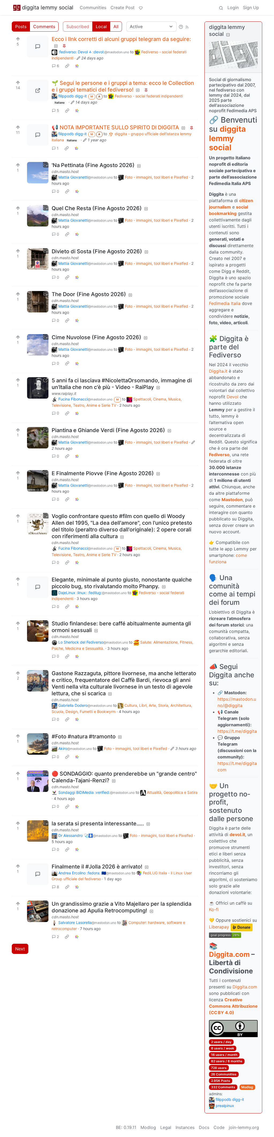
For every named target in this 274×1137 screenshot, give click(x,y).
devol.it (237, 834)
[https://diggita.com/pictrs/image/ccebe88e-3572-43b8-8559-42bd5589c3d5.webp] (37, 90)
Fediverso (219, 454)
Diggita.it (218, 371)
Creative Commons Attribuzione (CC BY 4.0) (233, 1006)
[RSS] (187, 26)
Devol (232, 396)
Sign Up (251, 7)
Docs (204, 1127)
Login (233, 7)
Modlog (247, 1087)
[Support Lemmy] (141, 7)
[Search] (221, 7)
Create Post (123, 7)
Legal (165, 1127)
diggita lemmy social (47, 7)
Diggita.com (229, 954)
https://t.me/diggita (237, 731)
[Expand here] (37, 172)
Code (219, 1127)
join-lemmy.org (244, 1127)
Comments (44, 26)
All (116, 26)
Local (101, 26)
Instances (185, 1127)
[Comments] (37, 46)
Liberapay (219, 927)
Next (20, 948)
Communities (93, 7)
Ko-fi (214, 909)
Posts (20, 26)
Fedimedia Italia (225, 303)
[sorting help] (181, 26)
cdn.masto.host (65, 171)
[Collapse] (228, 35)
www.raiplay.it (64, 393)
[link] (67, 66)
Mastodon (232, 499)
